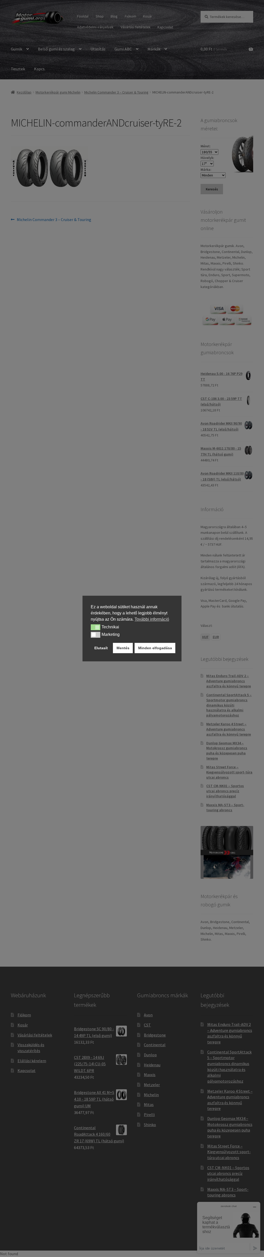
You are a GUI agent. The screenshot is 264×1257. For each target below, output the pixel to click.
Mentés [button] (123, 648)
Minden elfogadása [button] (155, 648)
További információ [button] (152, 619)
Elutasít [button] (101, 648)
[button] (95, 627)
